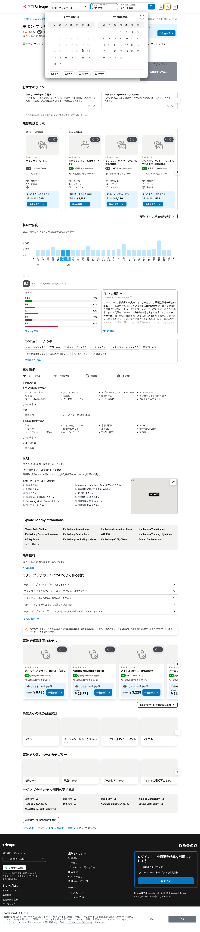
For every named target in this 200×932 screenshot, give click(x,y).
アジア (41, 828)
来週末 (101, 73)
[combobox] (70, 7)
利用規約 (72, 858)
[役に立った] (89, 106)
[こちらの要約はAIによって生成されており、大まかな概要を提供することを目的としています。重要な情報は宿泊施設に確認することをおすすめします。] (131, 297)
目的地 (54, 5)
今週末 (85, 73)
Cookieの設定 (75, 876)
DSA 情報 (73, 872)
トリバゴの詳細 (76, 897)
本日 (56, 73)
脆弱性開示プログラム (79, 881)
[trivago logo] (35, 7)
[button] (69, 6)
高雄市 (60, 828)
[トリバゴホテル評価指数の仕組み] (65, 283)
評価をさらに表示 (33, 360)
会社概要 (72, 862)
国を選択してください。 (15, 853)
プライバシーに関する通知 (81, 867)
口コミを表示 (31, 331)
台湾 (51, 828)
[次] (142, 17)
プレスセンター (10, 904)
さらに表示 (28, 404)
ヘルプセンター (76, 892)
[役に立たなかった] (93, 106)
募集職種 (7, 895)
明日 (70, 73)
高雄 (70, 828)
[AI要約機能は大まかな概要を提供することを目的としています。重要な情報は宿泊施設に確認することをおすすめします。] (24, 115)
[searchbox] (70, 8)
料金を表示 (164, 33)
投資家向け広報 (10, 899)
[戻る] (33, 258)
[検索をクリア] (85, 7)
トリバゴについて (11, 890)
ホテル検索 (28, 828)
